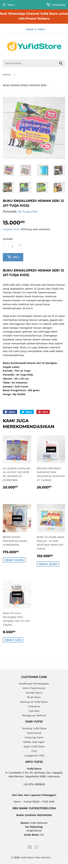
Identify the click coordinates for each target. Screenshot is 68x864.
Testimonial (34, 732)
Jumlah (8, 239)
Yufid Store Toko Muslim (35, 857)
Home (7, 74)
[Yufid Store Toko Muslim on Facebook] (30, 847)
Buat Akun (34, 697)
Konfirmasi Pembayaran (34, 683)
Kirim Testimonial (34, 688)
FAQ (34, 750)
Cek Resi (34, 710)
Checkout (34, 706)
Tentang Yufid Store (34, 728)
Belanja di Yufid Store (34, 701)
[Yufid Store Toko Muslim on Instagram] (36, 847)
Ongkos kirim (11, 229)
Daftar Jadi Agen (34, 741)
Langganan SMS (34, 755)
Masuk (30, 29)
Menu (11, 4)
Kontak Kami (34, 692)
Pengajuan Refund (34, 715)
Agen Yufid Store (34, 746)
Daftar (41, 29)
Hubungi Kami (34, 737)
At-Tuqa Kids (28, 211)
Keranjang (58, 4)
